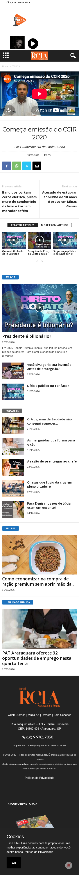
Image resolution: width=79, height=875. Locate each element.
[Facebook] (6, 166)
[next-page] (42, 261)
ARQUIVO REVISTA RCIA (22, 803)
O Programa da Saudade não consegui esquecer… (49, 421)
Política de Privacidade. (39, 852)
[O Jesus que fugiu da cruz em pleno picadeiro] (13, 488)
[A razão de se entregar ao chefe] (13, 467)
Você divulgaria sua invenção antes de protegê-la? (49, 367)
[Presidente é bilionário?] (39, 308)
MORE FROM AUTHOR (54, 225)
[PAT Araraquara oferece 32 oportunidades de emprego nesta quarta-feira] (39, 628)
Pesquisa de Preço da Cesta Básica (39, 252)
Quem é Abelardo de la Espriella (12, 252)
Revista (46, 715)
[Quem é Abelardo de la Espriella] (14, 240)
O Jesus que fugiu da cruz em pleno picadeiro (49, 484)
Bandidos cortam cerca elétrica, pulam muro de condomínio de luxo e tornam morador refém (19, 201)
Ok (14, 862)
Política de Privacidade (39, 777)
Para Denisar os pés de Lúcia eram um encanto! (49, 505)
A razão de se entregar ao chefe (52, 461)
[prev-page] (37, 261)
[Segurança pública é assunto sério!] (65, 240)
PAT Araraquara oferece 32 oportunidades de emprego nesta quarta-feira (36, 658)
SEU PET (10, 528)
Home (5, 66)
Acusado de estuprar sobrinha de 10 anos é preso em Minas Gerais (59, 199)
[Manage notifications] (68, 865)
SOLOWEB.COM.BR (55, 745)
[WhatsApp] (16, 166)
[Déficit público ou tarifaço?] (13, 392)
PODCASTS (12, 410)
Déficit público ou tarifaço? (48, 386)
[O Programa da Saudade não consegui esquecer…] (13, 425)
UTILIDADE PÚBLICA (17, 602)
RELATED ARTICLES (22, 225)
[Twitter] (26, 166)
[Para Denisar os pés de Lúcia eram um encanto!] (13, 509)
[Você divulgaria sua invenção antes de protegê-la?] (13, 371)
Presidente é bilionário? (26, 336)
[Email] (36, 166)
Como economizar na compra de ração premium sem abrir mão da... (38, 581)
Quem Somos (16, 715)
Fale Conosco (62, 715)
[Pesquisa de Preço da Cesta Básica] (39, 240)
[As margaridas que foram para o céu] (13, 446)
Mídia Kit (33, 715)
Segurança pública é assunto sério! (64, 252)
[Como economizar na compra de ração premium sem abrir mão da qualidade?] (39, 554)
